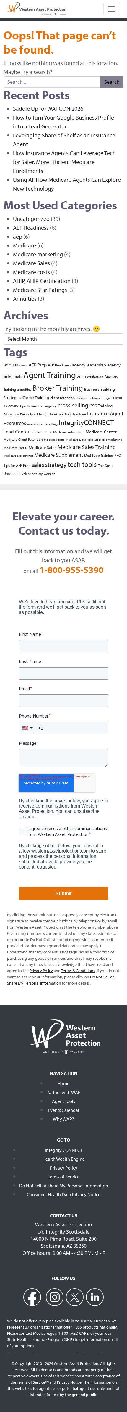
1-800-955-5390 (72, 569)
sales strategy (49, 464)
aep (17, 236)
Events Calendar (63, 1110)
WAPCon (49, 474)
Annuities (25, 298)
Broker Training (57, 387)
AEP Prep (38, 365)
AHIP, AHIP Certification (42, 280)
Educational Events (16, 414)
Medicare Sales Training (87, 447)
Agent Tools (63, 1101)
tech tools (82, 464)
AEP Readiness (31, 227)
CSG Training (101, 406)
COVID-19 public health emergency (32, 406)
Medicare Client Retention (23, 439)
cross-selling (73, 405)
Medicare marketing (38, 254)
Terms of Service (63, 1177)
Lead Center (17, 431)
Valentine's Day (32, 474)
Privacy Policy (63, 1168)
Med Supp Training (98, 455)
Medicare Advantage (68, 432)
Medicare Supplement (58, 454)
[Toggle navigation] (111, 9)
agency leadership (89, 365)
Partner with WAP (63, 1092)
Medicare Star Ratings (40, 289)
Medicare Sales (31, 263)
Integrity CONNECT (63, 1150)
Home (63, 1083)
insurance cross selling (42, 424)
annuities (24, 389)
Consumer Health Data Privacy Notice (63, 1194)
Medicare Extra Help (79, 440)
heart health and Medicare (68, 414)
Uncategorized (31, 218)
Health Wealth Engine (64, 1159)
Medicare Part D (15, 448)
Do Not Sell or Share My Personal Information (63, 1186)
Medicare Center (101, 432)
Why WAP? (63, 1119)
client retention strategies (94, 398)
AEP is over (20, 365)
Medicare (24, 245)
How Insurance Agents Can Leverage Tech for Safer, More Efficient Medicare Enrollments (64, 161)
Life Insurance (41, 432)
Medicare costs (31, 272)
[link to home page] (36, 8)
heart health (39, 414)
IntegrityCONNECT (86, 422)
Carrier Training (35, 397)
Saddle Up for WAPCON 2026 (48, 108)
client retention (62, 397)
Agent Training (49, 374)
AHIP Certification (90, 376)
